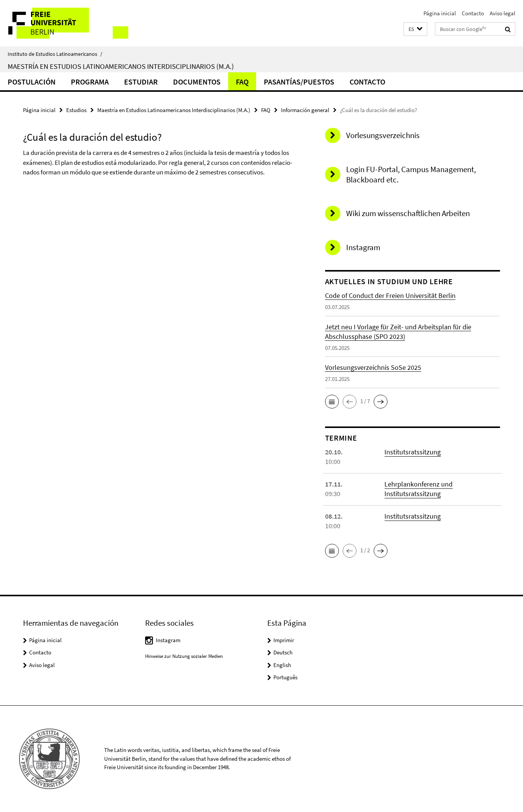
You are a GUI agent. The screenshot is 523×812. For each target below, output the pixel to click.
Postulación (32, 81)
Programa (90, 81)
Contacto (473, 13)
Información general (305, 110)
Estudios (76, 110)
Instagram (168, 640)
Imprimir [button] (283, 640)
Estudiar (141, 81)
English (282, 665)
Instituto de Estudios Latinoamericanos (55, 54)
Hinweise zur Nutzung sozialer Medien (184, 656)
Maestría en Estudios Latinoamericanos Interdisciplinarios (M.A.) (121, 66)
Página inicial (439, 13)
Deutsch (283, 652)
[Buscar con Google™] (508, 29)
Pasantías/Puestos (299, 81)
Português (285, 677)
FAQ (242, 81)
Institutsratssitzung (412, 451)
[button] (415, 29)
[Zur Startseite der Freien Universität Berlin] (64, 23)
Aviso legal (502, 13)
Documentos (197, 81)
